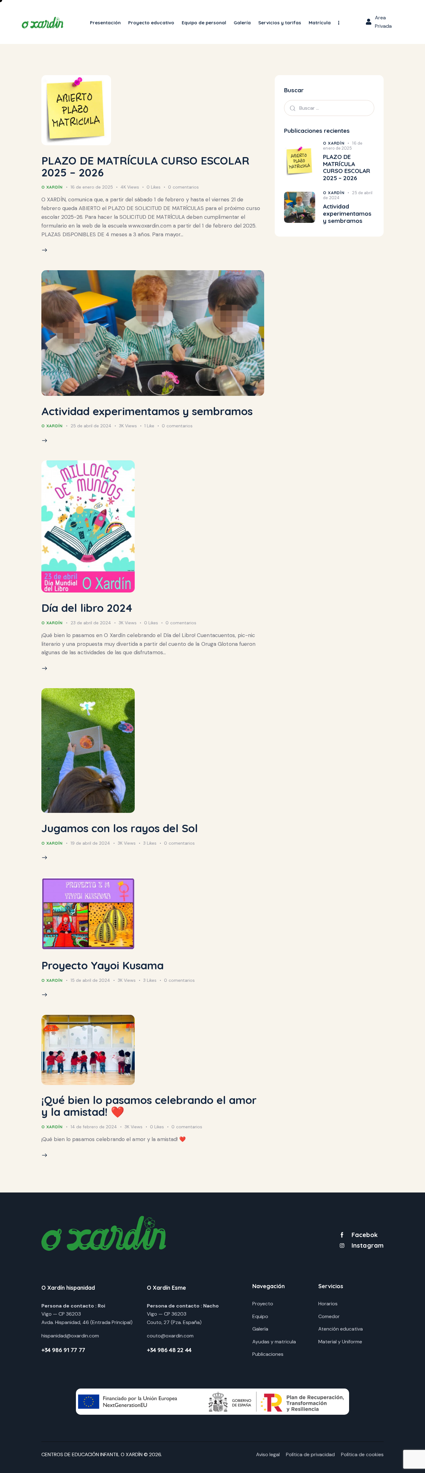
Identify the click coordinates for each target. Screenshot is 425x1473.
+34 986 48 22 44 (169, 1350)
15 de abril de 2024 (90, 980)
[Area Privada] (369, 22)
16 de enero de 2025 (92, 187)
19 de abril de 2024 (90, 843)
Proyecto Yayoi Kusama (102, 965)
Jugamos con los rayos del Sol (119, 828)
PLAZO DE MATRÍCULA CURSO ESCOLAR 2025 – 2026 (145, 166)
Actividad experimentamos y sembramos (147, 411)
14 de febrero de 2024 (94, 1127)
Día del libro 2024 (86, 608)
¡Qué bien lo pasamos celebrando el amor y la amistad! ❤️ (149, 1106)
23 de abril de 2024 (91, 623)
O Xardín (52, 187)
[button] (338, 23)
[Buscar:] (329, 107)
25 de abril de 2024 (91, 426)
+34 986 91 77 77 (63, 1350)
